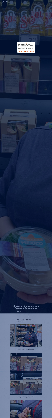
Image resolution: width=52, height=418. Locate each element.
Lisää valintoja (20, 51)
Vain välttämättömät (25, 51)
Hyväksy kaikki (32, 51)
